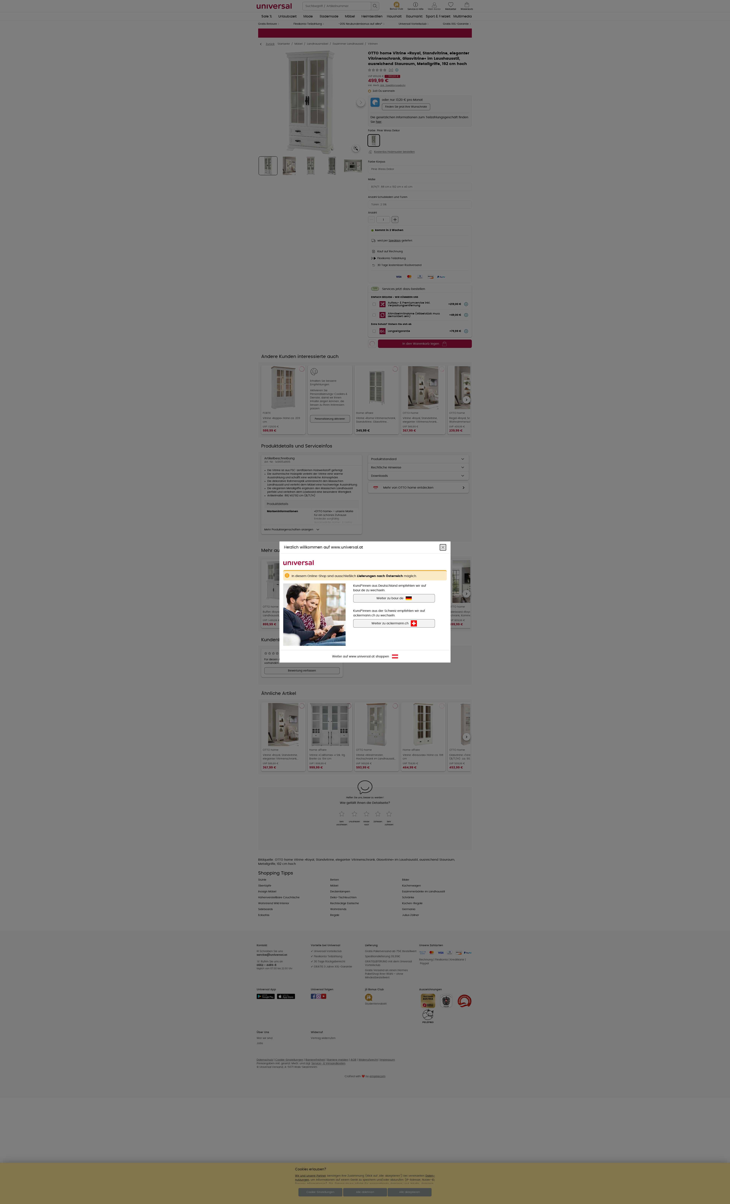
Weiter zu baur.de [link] (389, 598)
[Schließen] (443, 547)
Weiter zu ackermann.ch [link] (390, 623)
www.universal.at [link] (362, 656)
